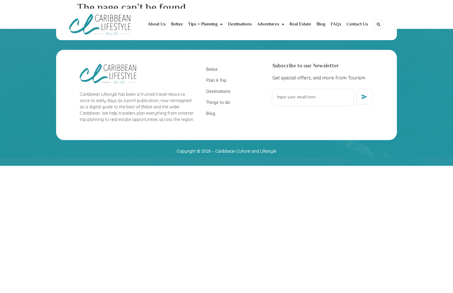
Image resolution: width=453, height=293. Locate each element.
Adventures (268, 24)
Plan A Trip (216, 80)
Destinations (240, 24)
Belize (177, 24)
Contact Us (357, 24)
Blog (320, 24)
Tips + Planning (203, 24)
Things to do (218, 102)
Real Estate (300, 24)
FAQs (336, 24)
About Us (157, 24)
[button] (205, 24)
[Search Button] (378, 24)
